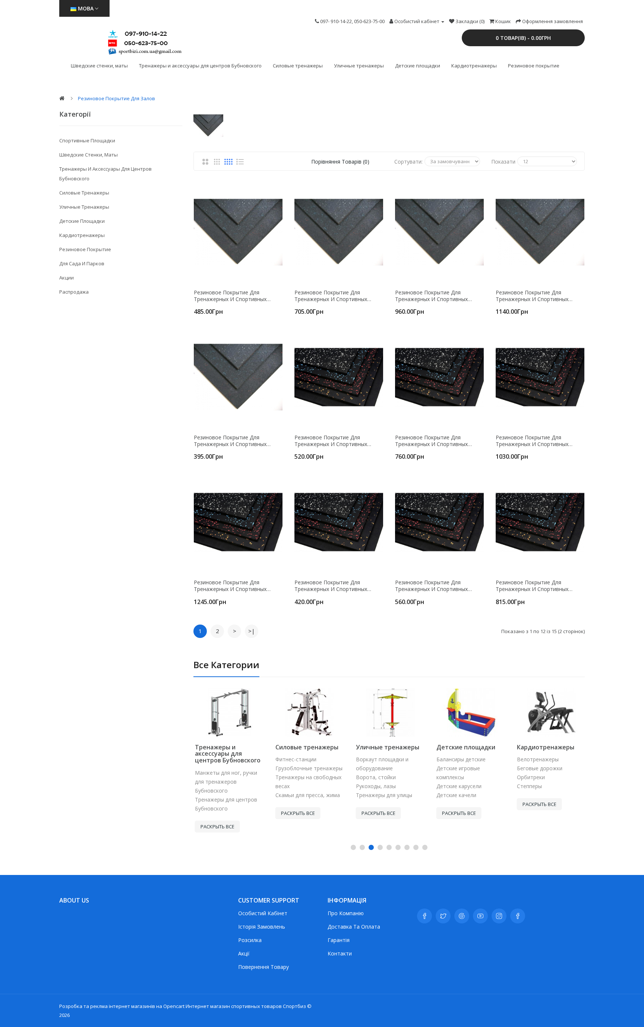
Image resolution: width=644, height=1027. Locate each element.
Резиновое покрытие (533, 65)
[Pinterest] (517, 915)
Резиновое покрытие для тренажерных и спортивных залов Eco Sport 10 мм (230, 296)
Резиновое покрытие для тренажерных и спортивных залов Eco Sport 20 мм (431, 296)
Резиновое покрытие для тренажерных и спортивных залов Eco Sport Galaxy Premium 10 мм (439, 585)
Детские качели (455, 795)
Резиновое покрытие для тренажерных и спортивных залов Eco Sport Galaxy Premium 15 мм (540, 585)
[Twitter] (443, 915)
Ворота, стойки (374, 777)
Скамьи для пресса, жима (306, 795)
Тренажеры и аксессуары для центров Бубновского (200, 65)
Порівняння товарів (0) (340, 161)
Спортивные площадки (87, 140)
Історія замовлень (261, 926)
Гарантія (339, 940)
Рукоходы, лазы (374, 786)
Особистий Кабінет (262, 913)
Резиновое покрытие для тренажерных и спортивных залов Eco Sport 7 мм (230, 441)
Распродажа (74, 291)
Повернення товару (263, 966)
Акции (66, 277)
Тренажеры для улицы (382, 795)
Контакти (340, 953)
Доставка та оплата (354, 926)
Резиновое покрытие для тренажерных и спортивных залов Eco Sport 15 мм (330, 296)
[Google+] (461, 915)
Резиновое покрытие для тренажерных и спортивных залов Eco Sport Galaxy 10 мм (332, 441)
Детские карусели (457, 786)
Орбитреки (529, 777)
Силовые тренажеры (298, 65)
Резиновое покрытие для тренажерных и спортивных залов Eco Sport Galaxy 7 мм (330, 585)
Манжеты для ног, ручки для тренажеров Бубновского (224, 781)
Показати (503, 161)
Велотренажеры (536, 759)
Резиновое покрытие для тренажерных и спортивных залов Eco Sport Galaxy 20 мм (533, 441)
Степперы (527, 786)
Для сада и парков (81, 263)
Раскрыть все (216, 826)
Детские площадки (417, 65)
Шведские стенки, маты (99, 65)
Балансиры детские (459, 759)
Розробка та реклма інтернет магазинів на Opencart (121, 1006)
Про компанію (346, 913)
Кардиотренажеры (474, 65)
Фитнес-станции (294, 759)
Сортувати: (408, 161)
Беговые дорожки (538, 768)
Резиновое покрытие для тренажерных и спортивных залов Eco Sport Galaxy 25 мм (231, 585)
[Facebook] (424, 915)
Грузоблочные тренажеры (307, 768)
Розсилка (250, 940)
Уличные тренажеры (359, 65)
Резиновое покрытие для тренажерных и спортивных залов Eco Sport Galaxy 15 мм (432, 441)
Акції (244, 953)
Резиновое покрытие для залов (116, 98)
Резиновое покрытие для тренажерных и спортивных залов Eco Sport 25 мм (532, 296)
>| (251, 631)
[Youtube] (480, 915)
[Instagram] (499, 915)
